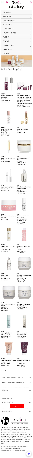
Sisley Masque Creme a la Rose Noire (23, 361)
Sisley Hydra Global (6, 333)
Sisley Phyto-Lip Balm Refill (8, 158)
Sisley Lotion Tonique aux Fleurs (23, 247)
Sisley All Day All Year (22, 333)
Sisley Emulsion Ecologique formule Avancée (24, 187)
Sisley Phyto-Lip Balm (22, 129)
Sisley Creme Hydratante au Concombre (24, 276)
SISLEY (3, 94)
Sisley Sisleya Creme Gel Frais (23, 158)
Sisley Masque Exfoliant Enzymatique (23, 216)
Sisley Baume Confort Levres (8, 216)
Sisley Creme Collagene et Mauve (8, 304)
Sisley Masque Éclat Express (8, 360)
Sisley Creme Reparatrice (23, 304)
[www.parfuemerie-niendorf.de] (16, 2)
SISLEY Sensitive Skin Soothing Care (6, 130)
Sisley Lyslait (4, 275)
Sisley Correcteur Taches (7, 187)
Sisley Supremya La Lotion (8, 246)
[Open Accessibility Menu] (28, 453)
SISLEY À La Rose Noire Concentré (7, 96)
